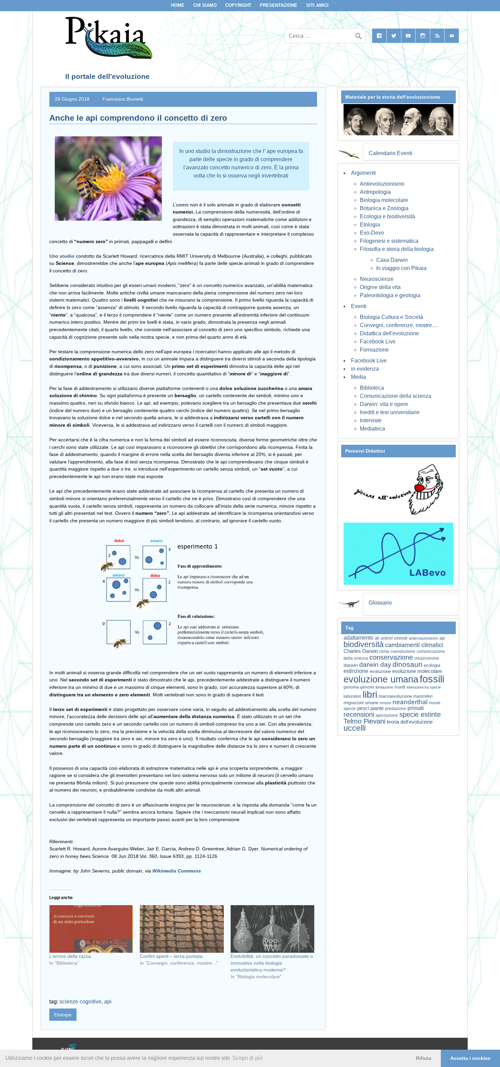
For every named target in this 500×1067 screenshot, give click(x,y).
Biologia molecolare (384, 200)
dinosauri (407, 664)
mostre (385, 703)
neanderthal (410, 702)
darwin (351, 665)
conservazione (391, 657)
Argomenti (363, 173)
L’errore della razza (70, 956)
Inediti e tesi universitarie (390, 412)
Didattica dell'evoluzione (389, 333)
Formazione (374, 350)
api (108, 1001)
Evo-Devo (372, 233)
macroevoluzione (395, 696)
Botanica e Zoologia (384, 208)
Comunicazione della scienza (395, 396)
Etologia (62, 1014)
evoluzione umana (381, 679)
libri (370, 694)
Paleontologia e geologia (390, 295)
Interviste (371, 420)
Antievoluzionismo (382, 184)
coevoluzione (402, 651)
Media (358, 377)
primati (415, 708)
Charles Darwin (361, 651)
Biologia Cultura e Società (391, 317)
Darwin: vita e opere (384, 404)
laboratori (352, 696)
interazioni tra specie (424, 687)
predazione (395, 708)
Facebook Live (378, 341)
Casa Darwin (392, 260)
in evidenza (365, 369)
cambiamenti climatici (414, 644)
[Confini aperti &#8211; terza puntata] (181, 929)
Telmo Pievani (364, 721)
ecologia (432, 665)
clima (384, 651)
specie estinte (420, 714)
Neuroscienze (377, 279)
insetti (400, 687)
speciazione (387, 715)
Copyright (238, 5)
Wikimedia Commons (176, 871)
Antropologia (375, 192)
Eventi (358, 306)
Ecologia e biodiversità (387, 216)
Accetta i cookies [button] (470, 1058)
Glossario (380, 603)
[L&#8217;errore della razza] (91, 929)
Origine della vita (380, 287)
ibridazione (384, 687)
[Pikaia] (107, 57)
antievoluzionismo (423, 638)
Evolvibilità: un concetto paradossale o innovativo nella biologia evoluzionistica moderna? (272, 962)
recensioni (359, 714)
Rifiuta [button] (423, 1058)
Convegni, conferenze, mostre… (398, 325)
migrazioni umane (361, 702)
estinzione (356, 671)
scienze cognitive (80, 1001)
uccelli (355, 728)
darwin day (375, 664)
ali (377, 638)
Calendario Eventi (390, 153)
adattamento (358, 638)
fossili (432, 678)
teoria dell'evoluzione (410, 722)
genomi (367, 687)
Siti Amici (317, 5)
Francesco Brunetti (122, 99)
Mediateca (372, 428)
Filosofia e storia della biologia (397, 249)
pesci (363, 708)
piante (377, 708)
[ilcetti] (69, 1048)
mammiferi (423, 696)
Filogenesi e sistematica (389, 241)
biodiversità (364, 644)
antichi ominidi (394, 638)
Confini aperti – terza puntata (171, 956)
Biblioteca (372, 388)
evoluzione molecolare (417, 671)
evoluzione (380, 671)
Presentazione (278, 5)
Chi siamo (205, 5)
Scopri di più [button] (247, 1058)
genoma (351, 687)
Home (177, 5)
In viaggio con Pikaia (401, 268)
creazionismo (426, 658)
